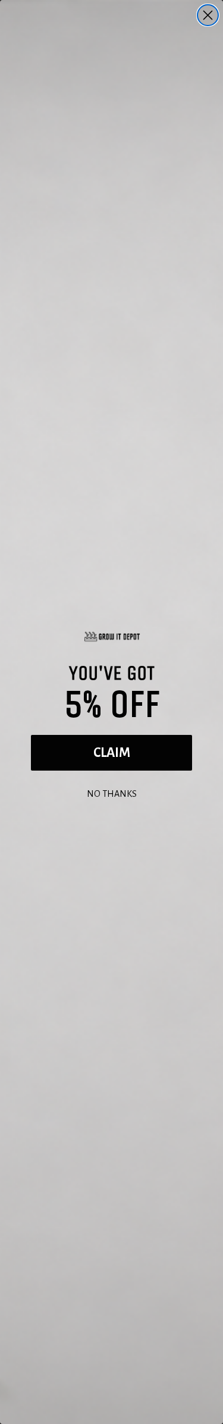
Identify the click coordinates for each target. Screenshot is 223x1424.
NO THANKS (112, 792)
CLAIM (111, 753)
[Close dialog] (207, 15)
